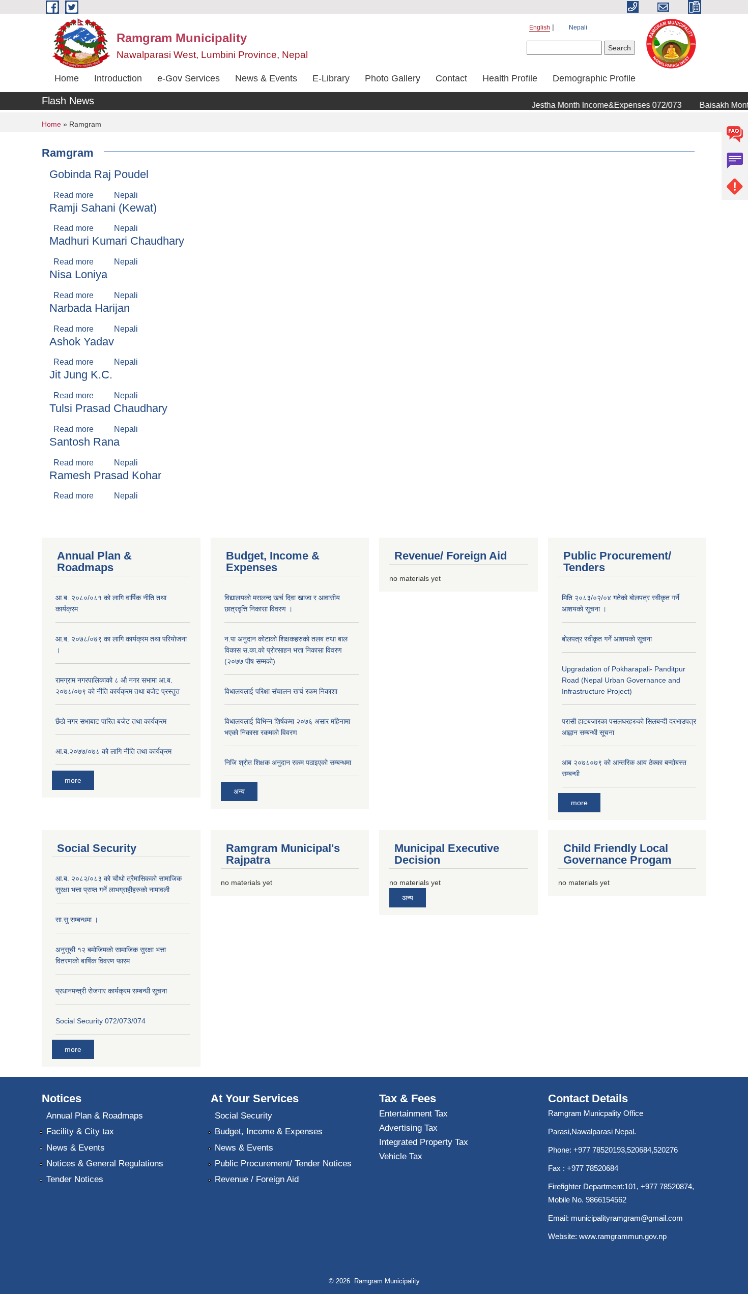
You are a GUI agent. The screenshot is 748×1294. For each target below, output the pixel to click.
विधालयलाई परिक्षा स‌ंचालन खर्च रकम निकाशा (280, 691)
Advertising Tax (408, 1128)
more (73, 780)
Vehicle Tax (400, 1156)
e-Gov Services (188, 78)
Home (66, 78)
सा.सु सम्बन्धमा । (76, 920)
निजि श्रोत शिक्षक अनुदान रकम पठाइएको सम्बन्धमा (287, 762)
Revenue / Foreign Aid (257, 1179)
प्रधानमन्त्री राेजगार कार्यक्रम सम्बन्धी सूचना (111, 991)
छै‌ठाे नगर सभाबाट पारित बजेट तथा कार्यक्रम (110, 721)
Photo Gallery (392, 78)
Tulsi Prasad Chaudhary (108, 408)
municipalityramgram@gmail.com (627, 1218)
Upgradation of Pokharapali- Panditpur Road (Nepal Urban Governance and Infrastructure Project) (623, 680)
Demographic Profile (594, 78)
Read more (73, 195)
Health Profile (509, 78)
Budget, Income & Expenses (269, 1131)
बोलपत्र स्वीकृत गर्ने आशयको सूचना (607, 639)
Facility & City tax (80, 1131)
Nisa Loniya (78, 274)
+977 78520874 (666, 1186)
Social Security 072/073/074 (100, 1021)
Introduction (118, 78)
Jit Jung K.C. (80, 374)
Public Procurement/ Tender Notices (283, 1163)
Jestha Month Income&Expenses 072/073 (596, 105)
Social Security (243, 1116)
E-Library (331, 78)
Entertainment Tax (413, 1114)
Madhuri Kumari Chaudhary (116, 240)
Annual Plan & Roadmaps (94, 1116)
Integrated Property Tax (423, 1142)
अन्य (239, 791)
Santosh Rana (84, 441)
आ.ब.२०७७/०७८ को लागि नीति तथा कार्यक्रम (113, 751)
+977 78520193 (599, 1149)
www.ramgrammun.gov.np (624, 1236)
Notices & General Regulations (104, 1163)
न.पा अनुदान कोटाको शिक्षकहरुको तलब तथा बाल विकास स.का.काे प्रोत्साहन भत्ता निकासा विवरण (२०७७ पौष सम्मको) (286, 650)
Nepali (578, 27)
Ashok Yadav (81, 341)
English (539, 27)
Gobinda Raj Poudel (99, 174)
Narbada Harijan (89, 308)
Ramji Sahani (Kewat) (103, 207)
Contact (451, 78)
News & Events (266, 78)
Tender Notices (74, 1179)
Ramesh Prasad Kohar (105, 475)
